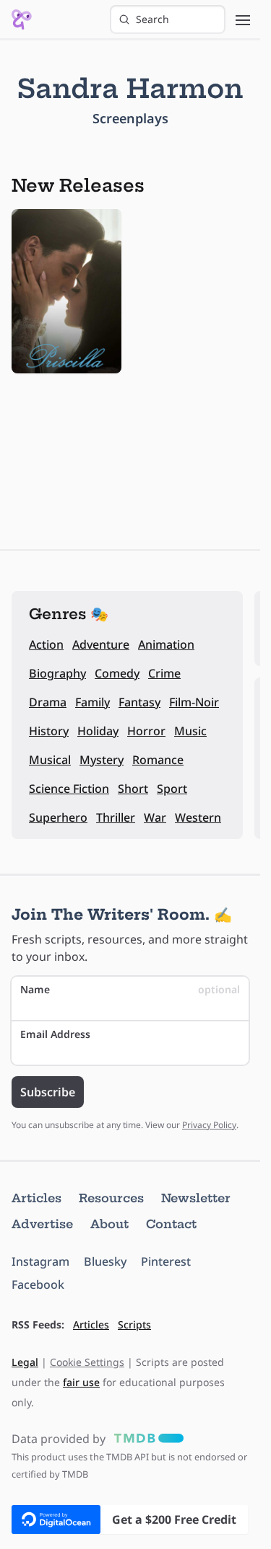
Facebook (38, 1284)
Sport (172, 788)
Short (133, 788)
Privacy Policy (209, 1125)
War (155, 817)
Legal (25, 1362)
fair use (81, 1382)
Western (198, 817)
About (109, 1224)
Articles (36, 1198)
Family (92, 702)
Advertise (42, 1224)
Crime (164, 673)
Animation (166, 644)
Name (130, 989)
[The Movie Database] (146, 1439)
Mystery (101, 760)
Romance (158, 760)
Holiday (98, 731)
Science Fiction (69, 788)
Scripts (134, 1324)
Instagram (40, 1261)
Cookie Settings (87, 1362)
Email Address (55, 1034)
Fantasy (139, 702)
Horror (146, 731)
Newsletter (196, 1198)
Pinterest (166, 1261)
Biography (57, 673)
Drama (47, 702)
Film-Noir (194, 702)
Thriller (115, 817)
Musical (50, 760)
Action (46, 644)
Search (152, 19)
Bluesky (105, 1261)
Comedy (117, 673)
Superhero (58, 817)
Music (190, 731)
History (49, 731)
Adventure (100, 644)
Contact (171, 1224)
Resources (111, 1198)
